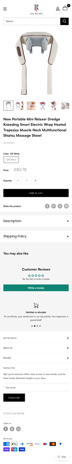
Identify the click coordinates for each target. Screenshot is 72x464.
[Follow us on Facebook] (5, 429)
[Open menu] (5, 9)
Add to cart (36, 192)
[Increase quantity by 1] (35, 180)
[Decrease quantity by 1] (17, 180)
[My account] (57, 9)
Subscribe (14, 397)
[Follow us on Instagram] (18, 429)
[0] (65, 8)
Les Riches (8, 143)
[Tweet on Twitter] (60, 206)
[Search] (64, 21)
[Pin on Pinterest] (53, 206)
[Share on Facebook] (47, 206)
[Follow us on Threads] (12, 429)
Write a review (36, 287)
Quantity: (7, 180)
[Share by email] (66, 206)
